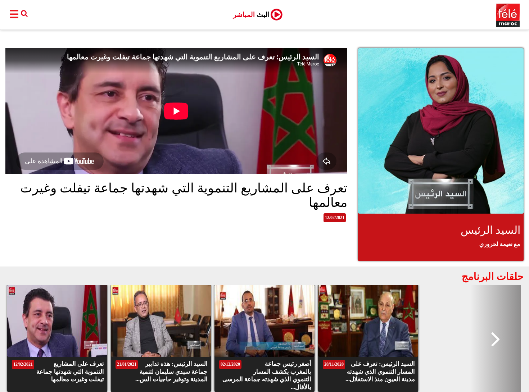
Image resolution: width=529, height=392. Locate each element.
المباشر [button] (251, 14)
